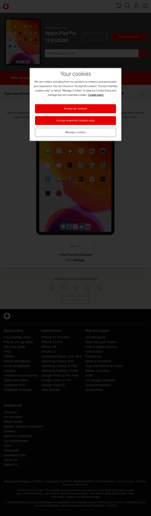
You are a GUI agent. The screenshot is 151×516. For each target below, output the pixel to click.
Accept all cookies (75, 108)
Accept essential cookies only (75, 120)
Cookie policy (95, 95)
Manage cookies (75, 132)
